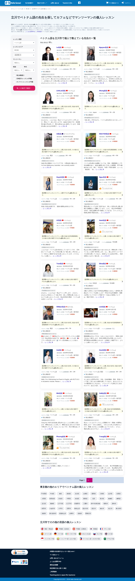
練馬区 (119, 498)
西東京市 (88, 513)
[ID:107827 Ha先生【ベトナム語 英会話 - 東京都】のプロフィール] (60, 368)
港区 (60, 493)
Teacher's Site (67, 3)
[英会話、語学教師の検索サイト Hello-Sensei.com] (12, 3)
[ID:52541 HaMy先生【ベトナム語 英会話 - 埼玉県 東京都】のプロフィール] (103, 411)
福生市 (102, 508)
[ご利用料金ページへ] (19, 562)
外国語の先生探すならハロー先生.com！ (62, 551)
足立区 (44, 503)
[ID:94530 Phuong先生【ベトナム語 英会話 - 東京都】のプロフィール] (60, 454)
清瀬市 (44, 513)
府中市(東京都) (95, 503)
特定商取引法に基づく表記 (58, 568)
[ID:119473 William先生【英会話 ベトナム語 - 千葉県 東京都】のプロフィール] (60, 324)
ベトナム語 (20, 9)
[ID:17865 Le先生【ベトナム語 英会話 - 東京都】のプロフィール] (60, 65)
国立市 (94, 508)
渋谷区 (60, 498)
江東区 (102, 493)
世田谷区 (52, 498)
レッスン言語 (17, 39)
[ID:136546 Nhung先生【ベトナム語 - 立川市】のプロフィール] (103, 108)
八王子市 (69, 503)
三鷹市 (85, 503)
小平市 (60, 508)
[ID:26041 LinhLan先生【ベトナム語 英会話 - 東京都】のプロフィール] (60, 108)
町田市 (44, 508)
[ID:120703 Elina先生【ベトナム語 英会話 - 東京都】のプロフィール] (103, 281)
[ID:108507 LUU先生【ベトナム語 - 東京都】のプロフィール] (103, 324)
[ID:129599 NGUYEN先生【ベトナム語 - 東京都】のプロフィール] (103, 152)
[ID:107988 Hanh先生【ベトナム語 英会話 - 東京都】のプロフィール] (103, 238)
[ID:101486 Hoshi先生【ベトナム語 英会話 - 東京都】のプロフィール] (103, 368)
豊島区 (85, 498)
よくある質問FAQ (30, 31)
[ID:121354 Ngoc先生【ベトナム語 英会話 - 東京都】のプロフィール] (103, 195)
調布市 (114, 503)
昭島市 (106, 503)
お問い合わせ (55, 3)
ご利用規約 (39, 31)
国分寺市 (85, 508)
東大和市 (118, 508)
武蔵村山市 (62, 513)
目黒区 (119, 493)
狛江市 (110, 508)
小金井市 (52, 508)
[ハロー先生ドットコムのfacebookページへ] (79, 2)
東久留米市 (52, 513)
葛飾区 (52, 503)
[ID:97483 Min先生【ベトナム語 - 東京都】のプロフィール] (60, 411)
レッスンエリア (18, 47)
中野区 (69, 498)
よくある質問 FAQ (55, 561)
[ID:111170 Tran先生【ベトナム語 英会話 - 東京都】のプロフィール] (60, 281)
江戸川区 (60, 503)
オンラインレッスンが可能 (25, 82)
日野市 (69, 508)
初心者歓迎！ (21, 75)
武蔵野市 (77, 503)
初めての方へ (41, 3)
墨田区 (94, 493)
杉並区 (77, 498)
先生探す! (30, 3)
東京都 (27, 9)
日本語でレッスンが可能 (24, 78)
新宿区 (69, 493)
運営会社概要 (54, 565)
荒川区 (102, 498)
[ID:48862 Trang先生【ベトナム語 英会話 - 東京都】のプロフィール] (103, 454)
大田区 (44, 498)
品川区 (110, 493)
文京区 (77, 493)
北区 (93, 498)
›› (88, 480)
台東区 (85, 493)
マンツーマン (17, 59)
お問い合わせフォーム (57, 558)
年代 (25, 67)
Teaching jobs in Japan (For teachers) (62, 575)
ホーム (13, 9)
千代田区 (44, 493)
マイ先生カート (54, 555)
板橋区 (110, 498)
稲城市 (80, 513)
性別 (14, 67)
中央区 (52, 493)
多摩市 (71, 513)
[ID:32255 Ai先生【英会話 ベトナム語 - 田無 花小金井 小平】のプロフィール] (60, 152)
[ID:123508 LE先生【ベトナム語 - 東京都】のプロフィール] (60, 238)
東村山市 (77, 508)
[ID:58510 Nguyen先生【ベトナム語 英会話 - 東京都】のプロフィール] (103, 65)
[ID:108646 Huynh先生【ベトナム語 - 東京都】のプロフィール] (60, 195)
